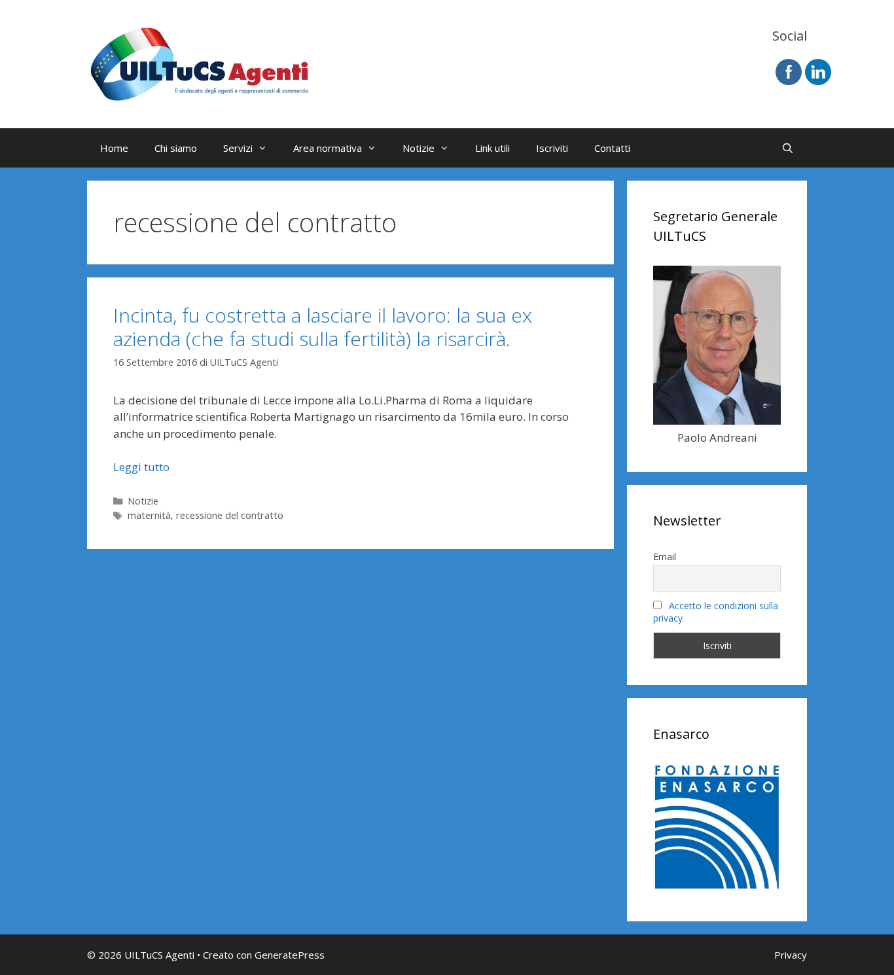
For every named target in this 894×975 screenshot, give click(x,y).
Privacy (790, 954)
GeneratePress (290, 954)
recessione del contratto (229, 515)
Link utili (492, 147)
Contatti (612, 147)
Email (664, 556)
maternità (149, 515)
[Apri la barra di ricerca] (787, 148)
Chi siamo (175, 147)
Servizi (238, 147)
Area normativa (327, 147)
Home (114, 147)
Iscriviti (552, 147)
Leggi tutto (141, 466)
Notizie (418, 147)
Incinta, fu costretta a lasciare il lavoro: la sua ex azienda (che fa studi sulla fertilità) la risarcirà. (322, 327)
